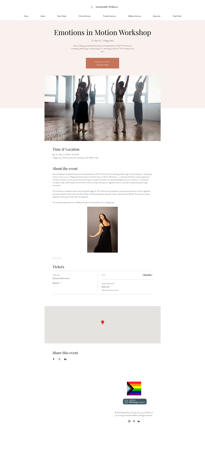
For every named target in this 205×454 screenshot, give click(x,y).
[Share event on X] (59, 359)
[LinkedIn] (138, 421)
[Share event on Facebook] (54, 359)
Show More (57, 258)
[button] (61, 16)
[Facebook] (134, 421)
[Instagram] (129, 421)
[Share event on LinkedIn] (65, 359)
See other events (102, 64)
